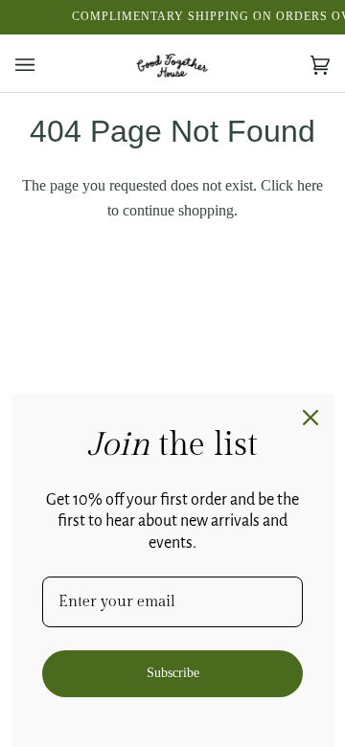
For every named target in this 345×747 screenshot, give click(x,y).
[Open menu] (44, 65)
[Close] (311, 418)
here (310, 185)
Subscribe (173, 673)
